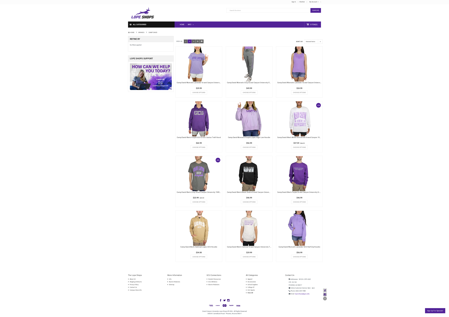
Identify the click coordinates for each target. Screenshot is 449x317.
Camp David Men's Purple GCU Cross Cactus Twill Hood (199, 137)
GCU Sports (251, 290)
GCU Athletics (212, 282)
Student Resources (214, 279)
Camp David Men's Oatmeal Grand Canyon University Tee (249, 247)
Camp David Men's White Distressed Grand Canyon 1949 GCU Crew (303, 137)
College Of (251, 287)
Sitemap (171, 284)
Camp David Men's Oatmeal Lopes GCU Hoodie (198, 247)
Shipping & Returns (136, 282)
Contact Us (133, 287)
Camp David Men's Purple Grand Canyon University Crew (299, 192)
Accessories (252, 282)
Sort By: (299, 41)
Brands (141, 32)
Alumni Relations (174, 282)
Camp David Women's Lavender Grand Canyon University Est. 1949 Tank (305, 83)
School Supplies (253, 284)
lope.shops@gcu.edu (302, 294)
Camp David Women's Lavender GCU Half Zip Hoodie (299, 247)
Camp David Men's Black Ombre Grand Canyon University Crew (251, 192)
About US (133, 279)
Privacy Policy (134, 284)
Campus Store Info (136, 290)
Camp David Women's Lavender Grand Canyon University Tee (201, 83)
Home (182, 24)
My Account (313, 2)
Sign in (294, 2)
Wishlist (302, 2)
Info (190, 24)
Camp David (152, 32)
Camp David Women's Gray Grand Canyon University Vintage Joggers (254, 83)
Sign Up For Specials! (435, 311)
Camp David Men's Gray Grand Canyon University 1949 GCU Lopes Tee (204, 192)
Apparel (250, 279)
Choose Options (198, 92)
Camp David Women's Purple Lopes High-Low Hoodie (249, 137)
